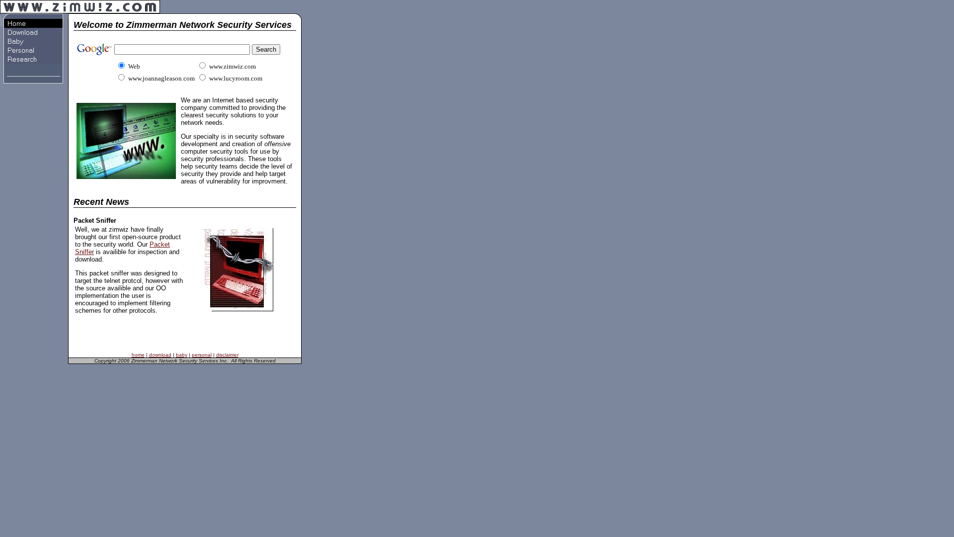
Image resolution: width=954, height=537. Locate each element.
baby (181, 355)
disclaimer (227, 355)
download (160, 355)
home (138, 355)
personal (202, 355)
